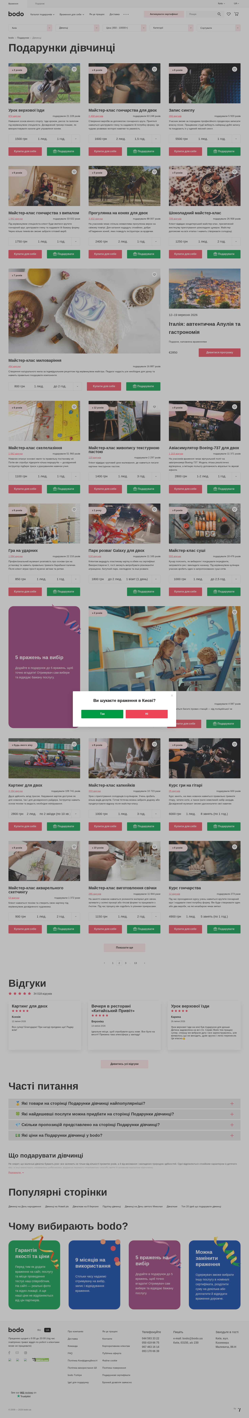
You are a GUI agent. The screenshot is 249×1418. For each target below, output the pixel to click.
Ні (146, 713)
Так (102, 713)
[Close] (172, 695)
